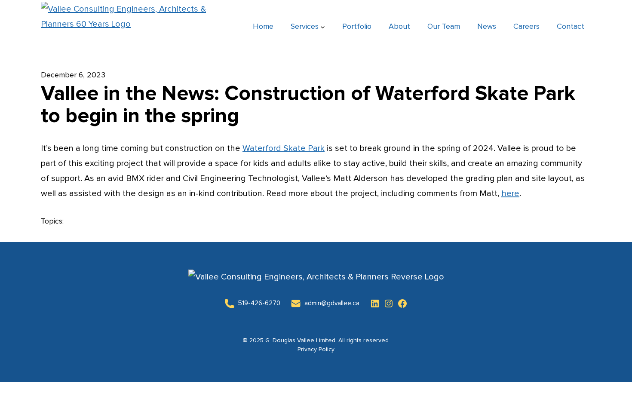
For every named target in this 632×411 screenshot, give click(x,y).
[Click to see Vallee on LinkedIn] (375, 303)
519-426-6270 (259, 303)
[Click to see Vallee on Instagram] (388, 303)
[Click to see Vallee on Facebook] (402, 303)
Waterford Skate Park (283, 148)
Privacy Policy (316, 350)
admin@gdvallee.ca (331, 303)
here (510, 193)
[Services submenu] (322, 27)
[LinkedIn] (229, 303)
